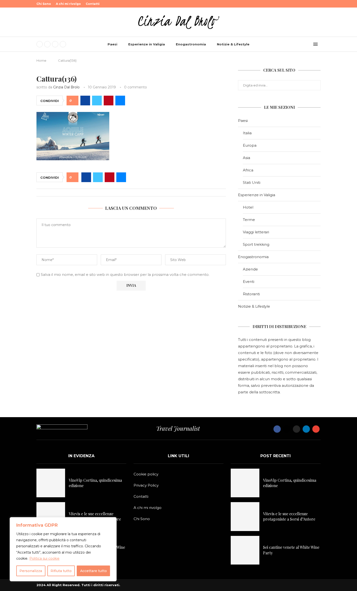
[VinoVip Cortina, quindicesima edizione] (50, 483)
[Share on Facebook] (85, 100)
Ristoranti (251, 294)
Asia (246, 157)
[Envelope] (316, 429)
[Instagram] (55, 44)
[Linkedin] (63, 44)
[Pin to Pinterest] (108, 100)
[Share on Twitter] (97, 100)
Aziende (250, 269)
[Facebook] (39, 44)
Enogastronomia (191, 44)
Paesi (112, 44)
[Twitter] (47, 44)
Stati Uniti (251, 182)
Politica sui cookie (44, 558)
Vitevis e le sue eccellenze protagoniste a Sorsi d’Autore (95, 516)
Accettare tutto (93, 571)
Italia (247, 133)
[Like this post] (74, 101)
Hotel (248, 207)
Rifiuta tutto (61, 571)
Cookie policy (146, 474)
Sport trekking (256, 244)
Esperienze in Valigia (146, 44)
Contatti (93, 4)
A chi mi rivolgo (68, 4)
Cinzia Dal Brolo (66, 87)
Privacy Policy (146, 485)
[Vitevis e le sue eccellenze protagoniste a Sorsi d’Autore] (50, 516)
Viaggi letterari (256, 232)
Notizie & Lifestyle (233, 44)
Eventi (248, 281)
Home (41, 60)
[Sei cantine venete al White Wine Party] (245, 550)
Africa (248, 170)
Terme (249, 219)
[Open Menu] (315, 44)
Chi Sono (43, 4)
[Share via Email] (120, 100)
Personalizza (30, 571)
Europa (249, 145)
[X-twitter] (286, 429)
